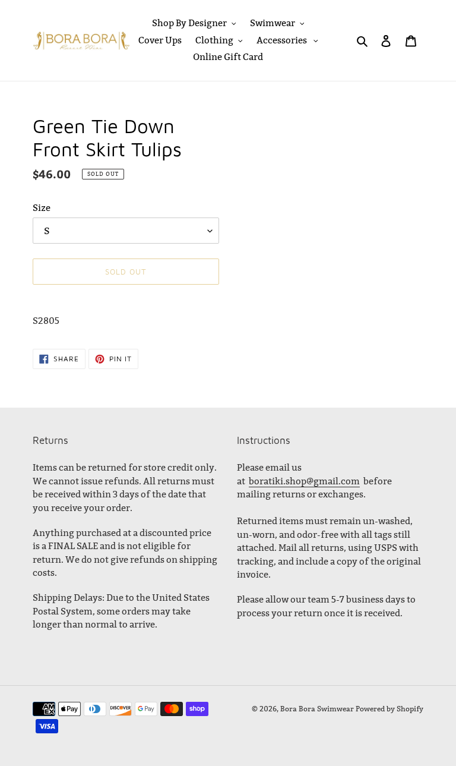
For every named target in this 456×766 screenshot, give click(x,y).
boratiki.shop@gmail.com (304, 481)
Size (41, 207)
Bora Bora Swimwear (317, 708)
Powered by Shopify (389, 708)
